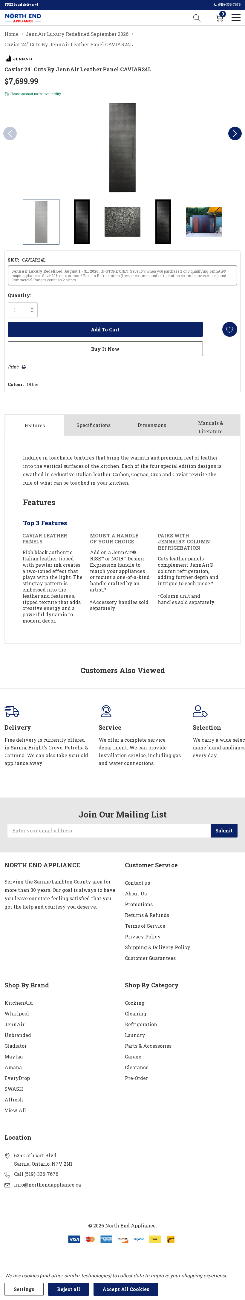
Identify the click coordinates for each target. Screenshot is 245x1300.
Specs (93, 425)
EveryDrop (17, 1078)
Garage (133, 1056)
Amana (13, 1067)
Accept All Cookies (125, 1289)
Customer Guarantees (150, 958)
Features (34, 425)
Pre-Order (136, 1078)
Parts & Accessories (148, 1046)
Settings (24, 1289)
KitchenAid (18, 1003)
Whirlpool (16, 1013)
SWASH (13, 1089)
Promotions (139, 904)
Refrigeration (141, 1024)
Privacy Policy (143, 936)
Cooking (135, 1003)
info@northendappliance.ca (47, 1184)
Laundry (135, 1035)
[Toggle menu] (236, 17)
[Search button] (197, 17)
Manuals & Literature (210, 427)
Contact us (137, 883)
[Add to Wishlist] (229, 329)
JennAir (14, 1024)
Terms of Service (145, 926)
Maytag (13, 1056)
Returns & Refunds (147, 915)
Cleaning (135, 1013)
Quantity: (19, 295)
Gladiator (15, 1046)
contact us (29, 93)
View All (15, 1110)
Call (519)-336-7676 (36, 1174)
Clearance (136, 1067)
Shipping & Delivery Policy (157, 947)
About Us (136, 893)
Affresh (13, 1099)
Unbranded (17, 1035)
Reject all (68, 1289)
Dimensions (152, 425)
